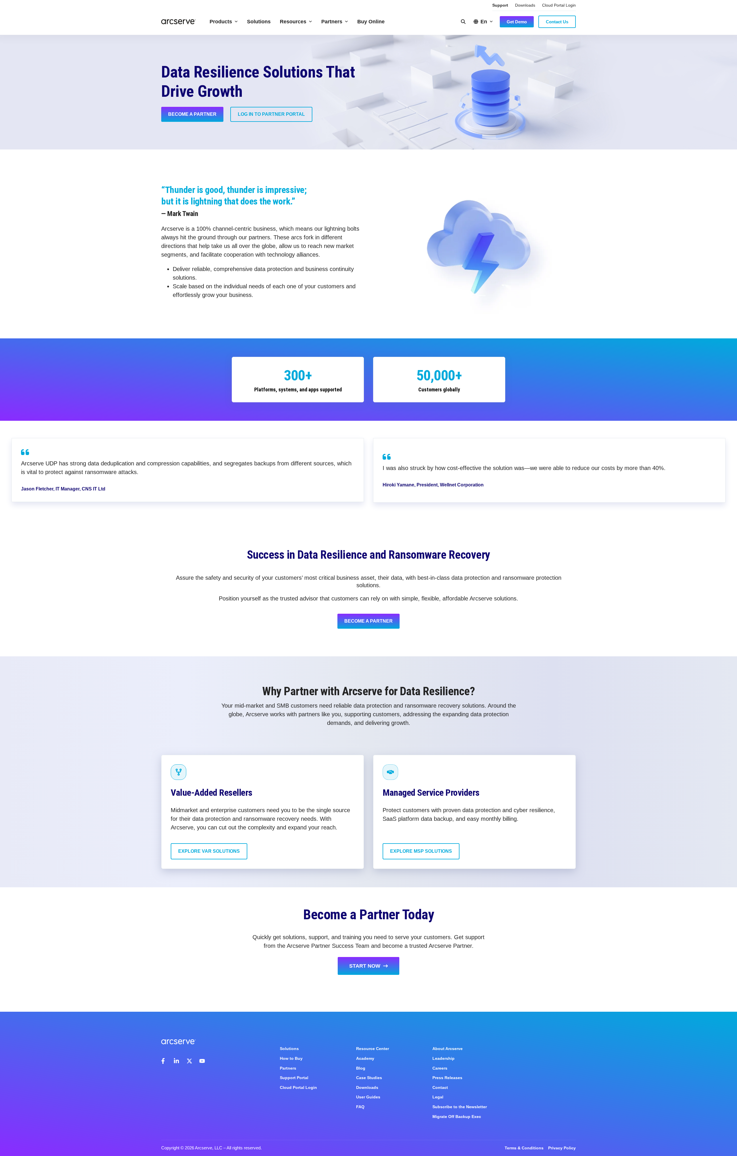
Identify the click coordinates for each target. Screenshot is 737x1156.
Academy (365, 1058)
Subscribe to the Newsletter (459, 1106)
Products (221, 21)
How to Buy (291, 1058)
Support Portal (294, 1077)
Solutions (259, 21)
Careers (439, 1068)
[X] (189, 1061)
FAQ (360, 1106)
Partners (331, 21)
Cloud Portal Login (559, 5)
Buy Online (371, 21)
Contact (440, 1087)
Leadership (443, 1058)
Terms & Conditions (524, 1148)
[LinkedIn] (177, 1061)
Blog (360, 1068)
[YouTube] (202, 1061)
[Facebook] (164, 1061)
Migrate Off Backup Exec (456, 1116)
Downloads (525, 5)
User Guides (368, 1097)
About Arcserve (447, 1048)
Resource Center (372, 1048)
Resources (293, 21)
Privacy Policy (562, 1148)
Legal (437, 1097)
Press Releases (447, 1077)
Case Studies (369, 1077)
